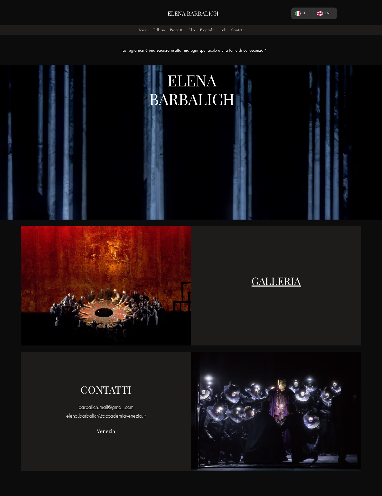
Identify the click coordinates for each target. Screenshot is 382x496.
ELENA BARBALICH (193, 13)
